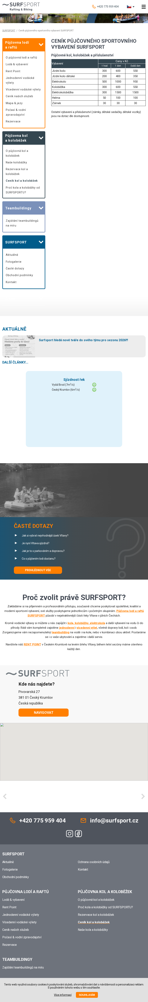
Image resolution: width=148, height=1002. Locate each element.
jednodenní (67, 627)
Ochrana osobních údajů (94, 862)
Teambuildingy (17, 959)
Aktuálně (12, 254)
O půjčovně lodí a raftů (21, 57)
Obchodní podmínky (19, 275)
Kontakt (11, 282)
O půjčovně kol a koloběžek (17, 153)
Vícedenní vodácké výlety (23, 89)
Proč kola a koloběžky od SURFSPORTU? (23, 190)
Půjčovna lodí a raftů (25, 891)
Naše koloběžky (16, 162)
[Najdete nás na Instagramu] (69, 833)
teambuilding (60, 632)
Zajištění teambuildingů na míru (22, 223)
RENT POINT (32, 644)
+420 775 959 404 (108, 6)
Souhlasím (87, 994)
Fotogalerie (14, 261)
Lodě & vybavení (17, 64)
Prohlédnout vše (38, 570)
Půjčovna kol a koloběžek (105, 891)
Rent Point (13, 71)
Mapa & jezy (14, 103)
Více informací (62, 994)
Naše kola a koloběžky (93, 930)
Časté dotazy (15, 268)
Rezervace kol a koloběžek (17, 171)
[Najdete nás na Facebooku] (78, 833)
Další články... (15, 362)
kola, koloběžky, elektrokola (86, 623)
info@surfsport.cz (114, 820)
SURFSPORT (8, 30)
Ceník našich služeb (19, 96)
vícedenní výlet (87, 627)
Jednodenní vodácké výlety (20, 80)
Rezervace (13, 121)
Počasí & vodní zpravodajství (16, 112)
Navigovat (43, 712)
